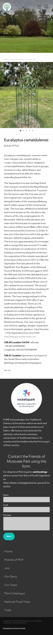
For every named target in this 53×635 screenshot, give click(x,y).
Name (6, 495)
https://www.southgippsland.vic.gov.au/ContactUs (26, 485)
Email (5, 505)
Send (9, 536)
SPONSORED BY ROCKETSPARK (14, 628)
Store (6, 59)
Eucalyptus (30, 59)
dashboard (7, 622)
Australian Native (17, 59)
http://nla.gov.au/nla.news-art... (21, 336)
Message (7, 515)
